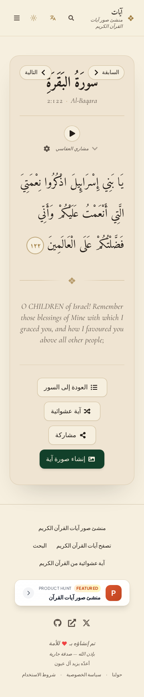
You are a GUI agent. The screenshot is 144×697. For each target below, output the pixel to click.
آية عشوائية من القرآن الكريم (72, 562)
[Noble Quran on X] (86, 623)
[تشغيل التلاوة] (72, 133)
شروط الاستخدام (39, 674)
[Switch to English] (52, 18)
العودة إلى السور (66, 387)
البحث (40, 545)
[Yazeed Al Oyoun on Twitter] (72, 623)
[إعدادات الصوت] (47, 148)
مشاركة (65, 435)
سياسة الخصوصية (83, 674)
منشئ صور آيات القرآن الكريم (72, 527)
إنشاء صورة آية (65, 459)
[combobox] (76, 149)
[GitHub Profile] (58, 623)
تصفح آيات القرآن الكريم (83, 545)
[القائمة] (17, 18)
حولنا (117, 674)
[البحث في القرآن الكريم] (71, 18)
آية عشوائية (66, 411)
